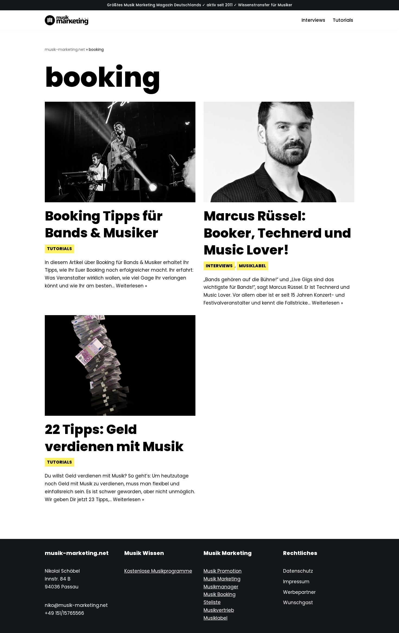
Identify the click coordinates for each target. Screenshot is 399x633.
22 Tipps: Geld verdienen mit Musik (114, 437)
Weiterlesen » (131, 286)
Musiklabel (252, 266)
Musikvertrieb (219, 610)
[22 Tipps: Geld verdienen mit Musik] (120, 365)
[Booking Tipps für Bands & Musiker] (120, 152)
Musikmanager (221, 587)
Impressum (296, 581)
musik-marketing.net (65, 49)
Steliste (212, 602)
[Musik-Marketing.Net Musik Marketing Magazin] (66, 20)
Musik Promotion (223, 571)
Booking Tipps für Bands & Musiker (104, 224)
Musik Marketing (222, 579)
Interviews (313, 20)
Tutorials (343, 20)
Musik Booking (220, 594)
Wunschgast (298, 602)
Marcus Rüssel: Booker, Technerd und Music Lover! (277, 233)
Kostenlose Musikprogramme (158, 571)
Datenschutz (298, 571)
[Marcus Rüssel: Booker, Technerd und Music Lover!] (279, 152)
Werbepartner (299, 592)
